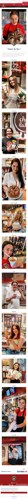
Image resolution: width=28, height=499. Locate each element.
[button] (14, 4)
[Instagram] (25, 4)
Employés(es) (16, 51)
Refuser (14, 494)
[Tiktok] (26, 4)
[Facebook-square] (23, 4)
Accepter (14, 492)
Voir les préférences (14, 496)
